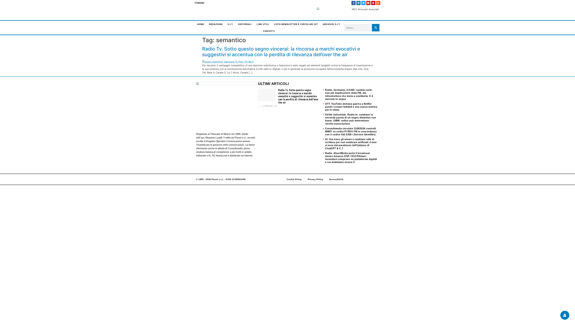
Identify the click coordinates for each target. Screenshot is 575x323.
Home (200, 24)
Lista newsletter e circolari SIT (296, 24)
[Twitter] (363, 3)
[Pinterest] (373, 3)
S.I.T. (230, 24)
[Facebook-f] (353, 3)
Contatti (269, 31)
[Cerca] (375, 27)
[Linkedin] (358, 3)
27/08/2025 (268, 106)
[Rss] (378, 3)
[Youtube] (368, 3)
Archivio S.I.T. (332, 24)
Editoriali (245, 24)
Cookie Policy (294, 179)
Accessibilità (336, 179)
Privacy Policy (315, 179)
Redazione (216, 24)
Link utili (263, 24)
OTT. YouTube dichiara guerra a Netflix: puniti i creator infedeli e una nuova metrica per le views (351, 107)
